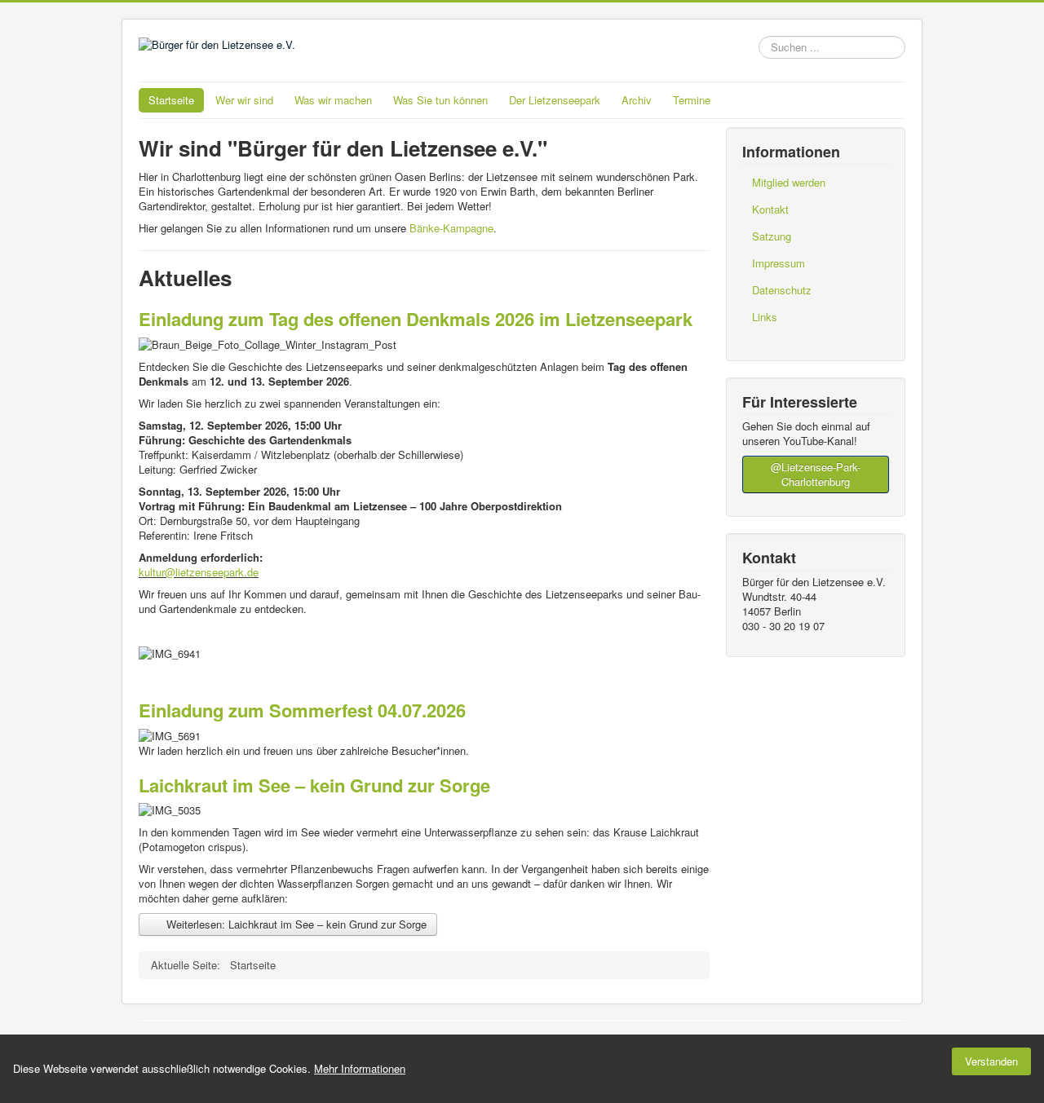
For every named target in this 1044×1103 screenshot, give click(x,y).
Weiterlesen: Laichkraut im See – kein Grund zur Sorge (295, 924)
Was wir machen (333, 100)
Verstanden (991, 1061)
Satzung (771, 236)
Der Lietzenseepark (554, 100)
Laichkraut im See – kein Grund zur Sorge (314, 785)
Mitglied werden (788, 182)
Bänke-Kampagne (451, 228)
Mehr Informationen (359, 1068)
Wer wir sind (244, 100)
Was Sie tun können (440, 100)
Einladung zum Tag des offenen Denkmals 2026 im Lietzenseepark (415, 319)
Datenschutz (782, 290)
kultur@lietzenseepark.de (199, 572)
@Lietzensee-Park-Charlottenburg (815, 474)
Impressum (778, 263)
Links (764, 316)
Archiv (637, 100)
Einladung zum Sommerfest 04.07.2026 (302, 710)
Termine (691, 100)
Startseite (171, 100)
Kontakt (770, 209)
